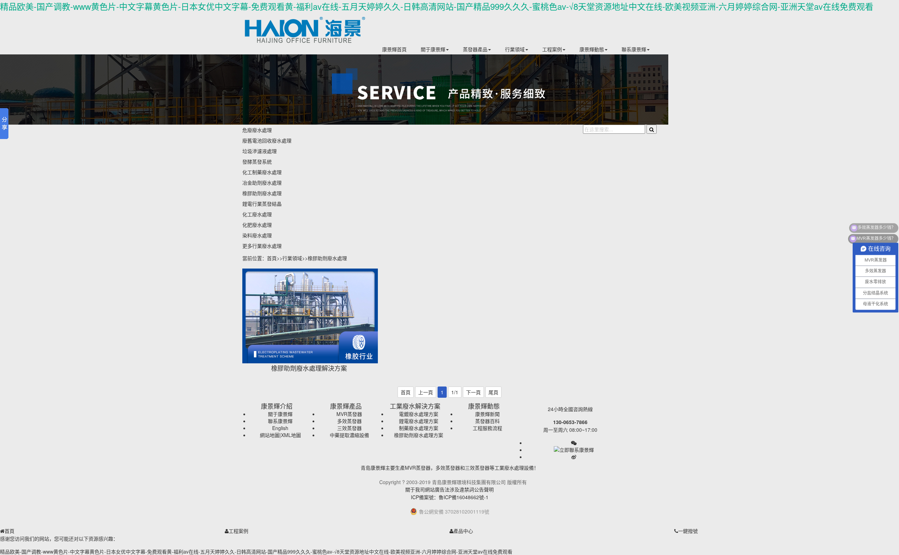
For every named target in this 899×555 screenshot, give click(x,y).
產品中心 (463, 530)
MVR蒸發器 (349, 413)
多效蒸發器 (349, 420)
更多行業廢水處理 (262, 245)
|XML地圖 (290, 434)
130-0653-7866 (570, 421)
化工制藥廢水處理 (262, 172)
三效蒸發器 (349, 427)
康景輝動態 (591, 49)
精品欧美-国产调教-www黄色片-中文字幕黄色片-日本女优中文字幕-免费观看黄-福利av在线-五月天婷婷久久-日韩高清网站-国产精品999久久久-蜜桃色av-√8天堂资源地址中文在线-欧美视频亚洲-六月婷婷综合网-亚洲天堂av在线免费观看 (436, 6)
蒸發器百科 (487, 420)
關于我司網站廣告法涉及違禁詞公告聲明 (449, 489)
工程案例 (552, 49)
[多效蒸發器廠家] (312, 38)
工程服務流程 (487, 427)
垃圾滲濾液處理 (259, 150)
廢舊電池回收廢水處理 (266, 140)
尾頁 (493, 392)
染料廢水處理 (257, 235)
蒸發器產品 (475, 49)
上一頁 (425, 392)
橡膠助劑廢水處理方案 (418, 434)
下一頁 (473, 392)
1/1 (454, 392)
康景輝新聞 (487, 413)
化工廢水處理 (257, 214)
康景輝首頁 (394, 49)
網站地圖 (270, 434)
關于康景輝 (433, 49)
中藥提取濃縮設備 (349, 434)
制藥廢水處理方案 (418, 427)
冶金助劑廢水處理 (262, 182)
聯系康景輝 (634, 49)
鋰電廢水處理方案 (418, 420)
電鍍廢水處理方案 (418, 413)
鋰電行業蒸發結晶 (262, 203)
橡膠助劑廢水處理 (262, 193)
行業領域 (515, 49)
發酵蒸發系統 (257, 161)
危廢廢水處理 (257, 129)
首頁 (272, 258)
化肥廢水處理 (257, 224)
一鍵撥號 (688, 530)
